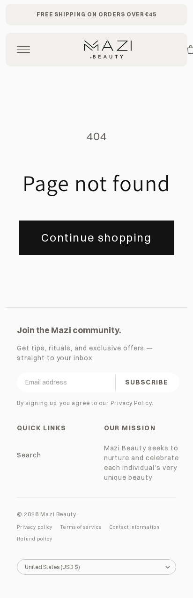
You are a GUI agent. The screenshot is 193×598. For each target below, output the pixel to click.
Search (29, 455)
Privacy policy (34, 527)
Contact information (135, 527)
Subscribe (146, 382)
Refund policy (34, 539)
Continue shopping (96, 237)
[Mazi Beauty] (107, 49)
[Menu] (23, 49)
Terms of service (81, 527)
